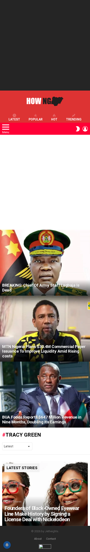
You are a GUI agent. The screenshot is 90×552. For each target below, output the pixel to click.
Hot (54, 119)
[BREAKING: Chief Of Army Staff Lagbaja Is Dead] (45, 263)
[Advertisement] (45, 45)
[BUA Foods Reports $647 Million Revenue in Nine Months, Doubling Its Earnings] (45, 395)
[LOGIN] (85, 128)
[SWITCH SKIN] (77, 128)
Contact (51, 538)
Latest (14, 119)
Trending (73, 119)
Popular (36, 119)
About (38, 538)
